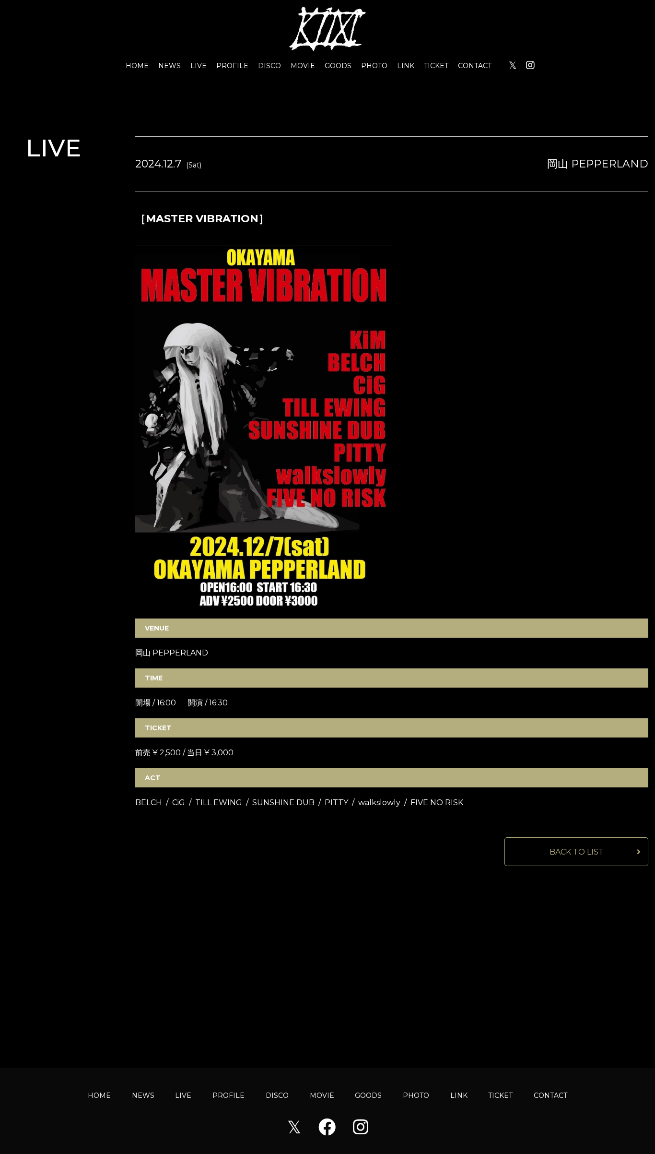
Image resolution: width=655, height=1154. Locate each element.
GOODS (338, 65)
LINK (405, 65)
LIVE (198, 65)
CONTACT (474, 65)
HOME (137, 65)
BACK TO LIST (577, 852)
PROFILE (232, 65)
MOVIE (303, 65)
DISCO (269, 65)
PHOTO (374, 65)
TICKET (436, 65)
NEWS (169, 65)
